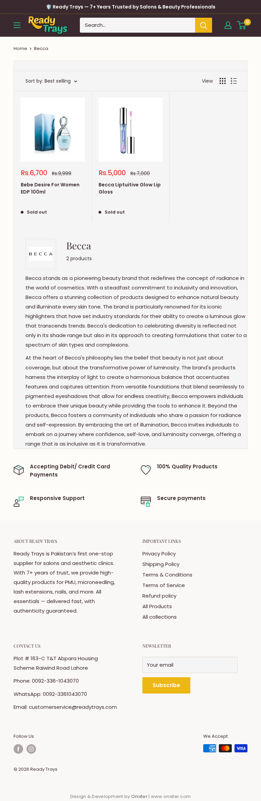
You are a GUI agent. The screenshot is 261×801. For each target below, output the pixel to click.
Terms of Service (163, 585)
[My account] (228, 25)
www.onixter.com (171, 796)
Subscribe (166, 685)
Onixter (140, 796)
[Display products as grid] (223, 81)
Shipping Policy (160, 564)
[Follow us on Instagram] (31, 749)
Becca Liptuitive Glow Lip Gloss (130, 188)
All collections (159, 616)
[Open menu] (17, 25)
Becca (41, 48)
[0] (242, 25)
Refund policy (159, 595)
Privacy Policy (159, 553)
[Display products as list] (234, 81)
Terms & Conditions (167, 574)
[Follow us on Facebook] (18, 749)
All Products (157, 606)
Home (20, 48)
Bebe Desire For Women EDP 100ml (50, 188)
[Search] (203, 25)
